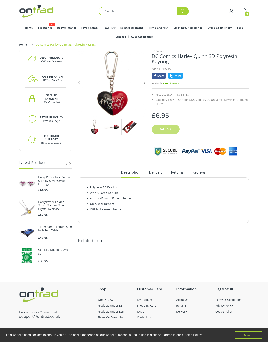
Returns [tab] (177, 172)
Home (23, 44)
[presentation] (66, 164)
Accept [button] (248, 334)
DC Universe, (215, 100)
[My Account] (231, 11)
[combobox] (143, 11)
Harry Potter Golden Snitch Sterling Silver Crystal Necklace (52, 205)
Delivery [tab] (155, 172)
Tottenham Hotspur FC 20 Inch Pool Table (55, 228)
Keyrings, (230, 100)
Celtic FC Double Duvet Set (53, 251)
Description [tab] (130, 172)
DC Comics (158, 51)
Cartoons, (184, 100)
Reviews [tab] (199, 172)
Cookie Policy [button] (192, 334)
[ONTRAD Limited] (36, 11)
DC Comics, (198, 100)
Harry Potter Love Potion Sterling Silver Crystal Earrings (54, 180)
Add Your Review (161, 69)
